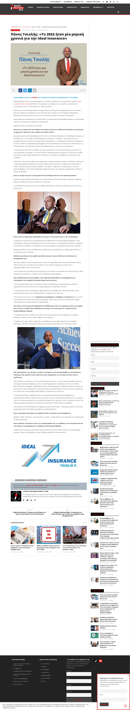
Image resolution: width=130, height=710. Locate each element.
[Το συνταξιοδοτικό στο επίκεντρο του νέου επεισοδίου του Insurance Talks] (75, 535)
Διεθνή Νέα (45, 669)
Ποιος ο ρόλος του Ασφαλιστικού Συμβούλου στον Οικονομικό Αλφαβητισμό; (22, 547)
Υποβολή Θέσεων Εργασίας (23, 671)
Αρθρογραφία (46, 675)
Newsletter (78, 2)
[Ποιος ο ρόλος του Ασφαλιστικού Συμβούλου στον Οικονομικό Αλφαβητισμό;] (23, 535)
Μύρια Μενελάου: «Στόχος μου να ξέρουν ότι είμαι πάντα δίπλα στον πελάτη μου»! (29, 512)
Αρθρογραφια (58, 7)
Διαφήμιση (17, 668)
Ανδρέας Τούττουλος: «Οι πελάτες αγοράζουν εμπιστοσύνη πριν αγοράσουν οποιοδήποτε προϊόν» (109, 569)
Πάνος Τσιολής (25, 104)
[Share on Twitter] (25, 90)
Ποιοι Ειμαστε (56, 2)
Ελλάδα (43, 666)
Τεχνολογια (45, 672)
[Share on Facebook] (20, 90)
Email (92, 362)
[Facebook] (103, 2)
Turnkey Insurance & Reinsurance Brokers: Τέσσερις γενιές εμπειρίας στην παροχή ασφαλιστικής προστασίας (109, 534)
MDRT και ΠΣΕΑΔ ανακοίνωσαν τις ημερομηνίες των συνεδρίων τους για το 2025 (48, 547)
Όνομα (93, 355)
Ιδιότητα (93, 376)
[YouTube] (107, 2)
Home (15, 27)
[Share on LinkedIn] (30, 90)
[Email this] (35, 90)
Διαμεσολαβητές (31, 480)
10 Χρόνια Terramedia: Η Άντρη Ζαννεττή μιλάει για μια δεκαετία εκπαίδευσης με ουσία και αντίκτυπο (109, 580)
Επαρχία (93, 369)
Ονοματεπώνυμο (105, 686)
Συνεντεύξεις (26, 27)
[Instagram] (117, 2)
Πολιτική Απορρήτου (21, 678)
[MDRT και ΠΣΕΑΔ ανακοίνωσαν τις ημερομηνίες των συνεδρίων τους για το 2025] (49, 535)
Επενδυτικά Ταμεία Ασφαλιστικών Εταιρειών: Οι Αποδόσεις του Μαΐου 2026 (109, 491)
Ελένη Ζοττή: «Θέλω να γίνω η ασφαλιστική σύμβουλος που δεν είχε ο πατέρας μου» (109, 545)
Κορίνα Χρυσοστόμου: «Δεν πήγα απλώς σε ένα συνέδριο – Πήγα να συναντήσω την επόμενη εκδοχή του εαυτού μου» (109, 556)
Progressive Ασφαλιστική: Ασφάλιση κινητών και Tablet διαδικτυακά (109, 471)
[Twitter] (110, 2)
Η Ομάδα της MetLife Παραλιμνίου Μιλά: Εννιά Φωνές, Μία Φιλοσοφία (108, 619)
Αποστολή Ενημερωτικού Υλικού (22, 674)
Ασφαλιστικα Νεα (43, 7)
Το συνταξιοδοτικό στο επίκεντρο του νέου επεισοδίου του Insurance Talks (74, 547)
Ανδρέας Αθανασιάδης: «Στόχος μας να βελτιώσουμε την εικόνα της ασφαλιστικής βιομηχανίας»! (68, 513)
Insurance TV (98, 7)
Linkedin (34, 97)
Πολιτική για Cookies (21, 681)
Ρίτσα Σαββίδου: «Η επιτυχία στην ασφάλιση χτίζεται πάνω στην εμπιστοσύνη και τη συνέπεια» (109, 502)
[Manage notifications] (125, 705)
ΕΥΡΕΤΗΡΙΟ (110, 7)
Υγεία (43, 681)
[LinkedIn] (114, 2)
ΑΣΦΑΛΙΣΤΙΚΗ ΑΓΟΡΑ (93, 2)
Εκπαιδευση (85, 7)
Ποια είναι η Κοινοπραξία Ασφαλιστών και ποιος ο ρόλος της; (109, 463)
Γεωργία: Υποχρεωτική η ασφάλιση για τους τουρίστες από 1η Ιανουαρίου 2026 (108, 481)
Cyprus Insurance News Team (41, 30)
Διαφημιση (68, 2)
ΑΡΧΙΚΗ (30, 7)
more (82, 90)
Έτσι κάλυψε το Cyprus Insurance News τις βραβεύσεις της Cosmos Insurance (108, 644)
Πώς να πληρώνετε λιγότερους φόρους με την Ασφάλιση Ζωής (109, 635)
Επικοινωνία (18, 684)
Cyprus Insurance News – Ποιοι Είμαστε (22, 664)
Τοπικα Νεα (45, 663)
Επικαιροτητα (72, 7)
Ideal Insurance (20, 480)
